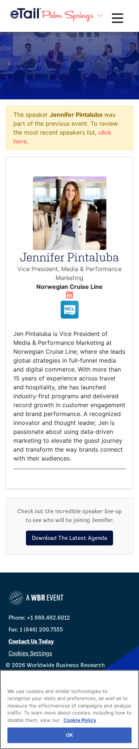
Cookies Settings (30, 653)
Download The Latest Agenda (69, 538)
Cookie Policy (79, 720)
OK (69, 735)
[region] (69, 709)
